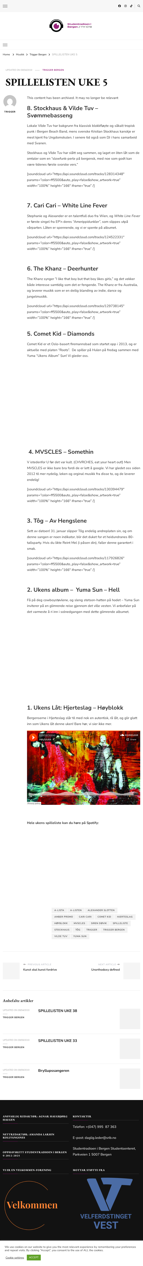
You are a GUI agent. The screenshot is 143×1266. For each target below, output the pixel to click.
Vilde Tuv (60, 936)
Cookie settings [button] (15, 1257)
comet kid (104, 916)
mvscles (79, 923)
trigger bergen (114, 929)
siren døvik (99, 923)
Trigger (9, 111)
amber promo (63, 916)
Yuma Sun (80, 936)
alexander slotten (101, 910)
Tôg (77, 929)
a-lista (59, 910)
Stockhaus (61, 929)
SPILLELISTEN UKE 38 (57, 1010)
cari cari (85, 916)
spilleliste (120, 923)
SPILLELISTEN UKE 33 (57, 1040)
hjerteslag (125, 916)
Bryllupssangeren (53, 1070)
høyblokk (61, 923)
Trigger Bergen (53, 70)
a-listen (76, 910)
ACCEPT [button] (34, 1257)
